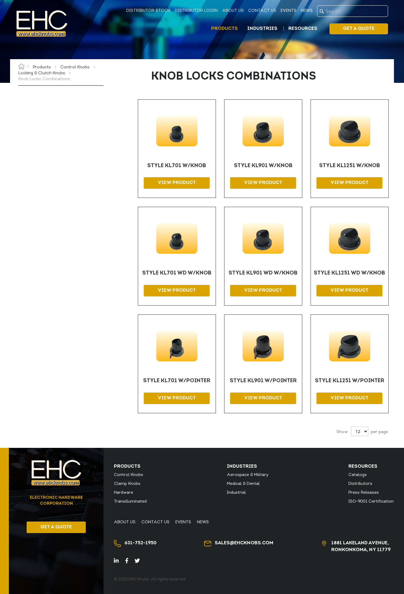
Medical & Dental (243, 484)
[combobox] (352, 11)
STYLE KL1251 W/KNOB (349, 166)
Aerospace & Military (248, 475)
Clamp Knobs (127, 484)
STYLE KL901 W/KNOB (263, 166)
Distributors (360, 484)
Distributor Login (196, 11)
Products (42, 67)
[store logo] (41, 23)
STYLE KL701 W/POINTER (176, 381)
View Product (177, 182)
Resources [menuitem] (302, 28)
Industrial (236, 492)
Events (288, 11)
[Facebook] (129, 561)
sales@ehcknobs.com (244, 543)
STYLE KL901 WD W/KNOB (263, 273)
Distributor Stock (148, 11)
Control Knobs (75, 67)
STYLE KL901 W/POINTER (263, 381)
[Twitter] (140, 561)
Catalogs (357, 475)
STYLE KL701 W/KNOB (176, 166)
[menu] (265, 29)
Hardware (123, 492)
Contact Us (262, 11)
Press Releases (363, 492)
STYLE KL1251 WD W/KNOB (349, 273)
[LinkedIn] (119, 561)
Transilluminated (130, 501)
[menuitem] (226, 28)
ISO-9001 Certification (371, 501)
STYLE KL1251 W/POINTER (349, 381)
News (307, 11)
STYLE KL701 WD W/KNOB (176, 273)
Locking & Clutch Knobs (42, 73)
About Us (233, 11)
